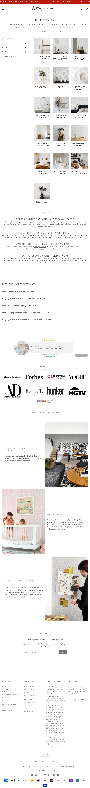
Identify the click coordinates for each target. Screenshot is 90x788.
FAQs (3, 701)
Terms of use (6, 707)
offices (45, 235)
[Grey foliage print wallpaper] (42, 75)
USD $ (44, 754)
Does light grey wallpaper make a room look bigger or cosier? (26, 312)
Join (63, 652)
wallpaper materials (40, 247)
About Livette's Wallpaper (45, 771)
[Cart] (80, 9)
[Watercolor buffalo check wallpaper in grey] (79, 161)
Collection (7, 56)
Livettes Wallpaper (23, 767)
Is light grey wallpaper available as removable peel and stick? (26, 319)
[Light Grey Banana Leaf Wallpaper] (79, 105)
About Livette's (29, 687)
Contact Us (6, 687)
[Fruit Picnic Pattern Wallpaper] (79, 133)
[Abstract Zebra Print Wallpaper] (42, 191)
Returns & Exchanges (9, 704)
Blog (25, 708)
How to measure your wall (11, 695)
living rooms (39, 258)
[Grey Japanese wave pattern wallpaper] (42, 46)
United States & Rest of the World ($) (44, 762)
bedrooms (33, 235)
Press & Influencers (31, 696)
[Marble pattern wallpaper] (61, 133)
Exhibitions (28, 705)
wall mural (68, 249)
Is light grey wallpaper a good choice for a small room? (23, 298)
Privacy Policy (7, 710)
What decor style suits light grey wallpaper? (19, 305)
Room (4, 48)
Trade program (29, 711)
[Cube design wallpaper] (61, 75)
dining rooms (52, 237)
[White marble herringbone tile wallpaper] (79, 75)
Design (5, 52)
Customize (5, 698)
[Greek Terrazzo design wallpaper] (61, 105)
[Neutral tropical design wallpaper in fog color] (61, 46)
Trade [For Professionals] (65, 767)
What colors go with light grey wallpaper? (18, 291)
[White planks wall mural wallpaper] (61, 161)
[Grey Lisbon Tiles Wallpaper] (42, 105)
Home (41, 767)
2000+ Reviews (29, 690)
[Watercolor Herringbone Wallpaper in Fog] (79, 46)
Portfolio (27, 693)
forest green (51, 224)
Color (5, 44)
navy (33, 224)
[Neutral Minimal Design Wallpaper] (42, 133)
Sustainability (29, 699)
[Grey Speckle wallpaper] (42, 161)
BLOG (49, 767)
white (76, 222)
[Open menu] (4, 9)
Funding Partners (30, 702)
